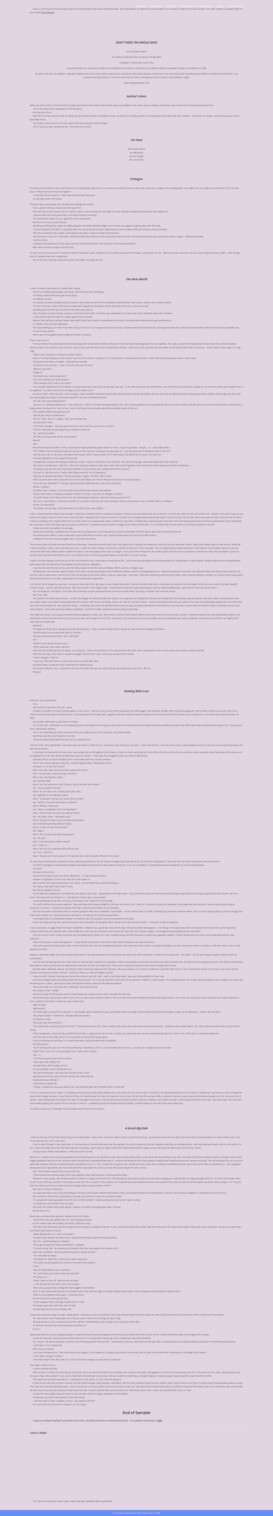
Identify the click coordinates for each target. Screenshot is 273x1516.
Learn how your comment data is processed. (92, 1501)
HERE (159, 1420)
